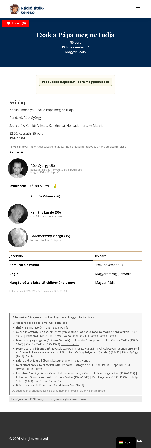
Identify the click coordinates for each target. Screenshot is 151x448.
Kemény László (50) (45, 212)
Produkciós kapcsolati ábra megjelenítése (75, 82)
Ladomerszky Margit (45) (50, 236)
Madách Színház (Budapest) (46, 216)
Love (18, 23)
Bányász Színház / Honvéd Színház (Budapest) (56, 169)
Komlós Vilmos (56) (45, 196)
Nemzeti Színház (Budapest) (46, 240)
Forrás (64, 327)
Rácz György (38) (42, 165)
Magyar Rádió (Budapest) (44, 172)
